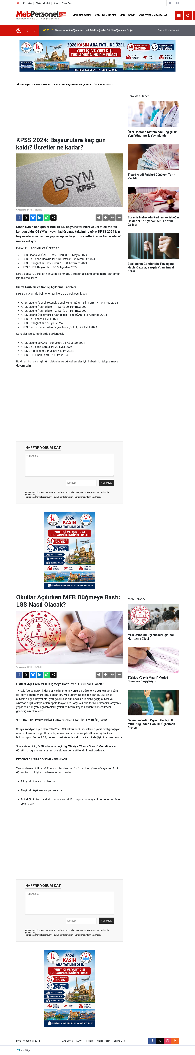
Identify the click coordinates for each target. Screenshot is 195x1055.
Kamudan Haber (105, 15)
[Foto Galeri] (177, 3)
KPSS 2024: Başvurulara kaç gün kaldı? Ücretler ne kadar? (83, 84)
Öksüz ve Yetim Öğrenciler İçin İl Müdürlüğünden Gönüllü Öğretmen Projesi (94, 30)
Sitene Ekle (66, 3)
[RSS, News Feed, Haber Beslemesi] (175, 1041)
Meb (122, 15)
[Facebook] (19, 217)
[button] (106, 217)
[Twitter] (26, 217)
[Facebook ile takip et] (152, 1041)
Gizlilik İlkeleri (103, 1041)
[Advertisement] (69, 113)
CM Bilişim (26, 1050)
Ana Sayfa (25, 84)
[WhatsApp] (47, 217)
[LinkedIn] (40, 217)
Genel (132, 15)
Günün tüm (168, 30)
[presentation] (27, 30)
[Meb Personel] (41, 15)
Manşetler (27, 3)
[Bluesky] (33, 217)
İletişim (89, 1041)
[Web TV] (170, 3)
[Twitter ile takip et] (160, 1041)
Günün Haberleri (43, 3)
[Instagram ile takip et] (167, 1041)
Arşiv (56, 3)
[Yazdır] (99, 217)
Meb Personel (82, 15)
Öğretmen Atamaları (153, 15)
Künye (79, 1041)
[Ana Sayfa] (18, 3)
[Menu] (179, 15)
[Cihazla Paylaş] (53, 217)
